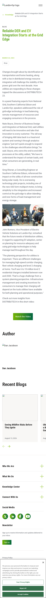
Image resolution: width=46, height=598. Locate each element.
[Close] (43, 562)
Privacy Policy (7, 558)
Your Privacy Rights (23, 582)
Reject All (23, 588)
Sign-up (7, 542)
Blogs (5, 63)
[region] (23, 578)
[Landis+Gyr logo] (11, 5)
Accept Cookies (23, 594)
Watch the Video (23, 316)
